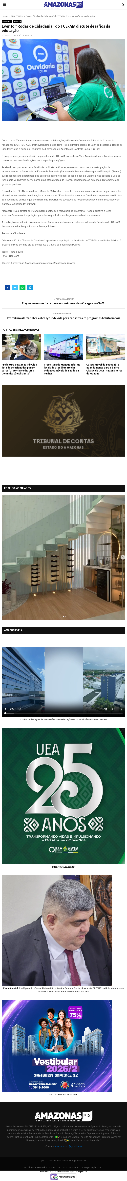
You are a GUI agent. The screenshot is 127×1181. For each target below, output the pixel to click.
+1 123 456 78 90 (71, 1167)
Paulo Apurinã (10, 988)
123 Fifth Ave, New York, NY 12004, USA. (42, 1167)
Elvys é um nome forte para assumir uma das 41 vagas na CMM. (63, 303)
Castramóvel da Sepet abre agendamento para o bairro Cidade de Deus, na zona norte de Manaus (104, 369)
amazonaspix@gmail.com (68, 1146)
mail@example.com (91, 1167)
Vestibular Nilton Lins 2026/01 (63, 1094)
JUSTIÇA (17, 21)
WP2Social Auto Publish (50, 1172)
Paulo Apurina (11, 35)
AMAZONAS (7, 21)
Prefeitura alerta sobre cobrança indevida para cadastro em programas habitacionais (63, 318)
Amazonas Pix (13, 630)
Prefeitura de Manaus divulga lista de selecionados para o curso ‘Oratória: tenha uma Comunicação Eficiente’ (19, 369)
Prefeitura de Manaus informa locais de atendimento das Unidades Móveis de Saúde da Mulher (62, 369)
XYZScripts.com (80, 1172)
